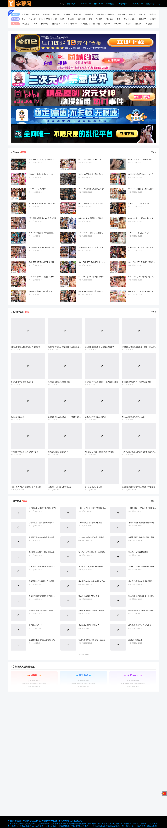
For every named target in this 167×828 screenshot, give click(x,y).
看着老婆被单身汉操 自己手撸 (22, 382)
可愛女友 (109, 19)
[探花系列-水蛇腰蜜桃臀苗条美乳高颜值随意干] (18, 571)
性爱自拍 (77, 14)
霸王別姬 (81, 19)
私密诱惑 (131, 14)
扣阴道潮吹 (56, 24)
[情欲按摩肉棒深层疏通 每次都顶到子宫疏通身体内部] (118, 615)
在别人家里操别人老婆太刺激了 (134, 417)
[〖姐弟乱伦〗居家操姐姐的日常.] (68, 527)
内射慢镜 (149, 24)
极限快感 (44, 24)
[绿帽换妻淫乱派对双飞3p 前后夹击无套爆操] (139, 471)
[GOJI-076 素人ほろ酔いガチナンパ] (18, 208)
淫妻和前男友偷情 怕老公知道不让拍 (25, 452)
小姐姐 (132, 19)
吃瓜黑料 (136, 4)
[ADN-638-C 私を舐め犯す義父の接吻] (18, 252)
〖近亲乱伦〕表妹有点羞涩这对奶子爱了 (44, 523)
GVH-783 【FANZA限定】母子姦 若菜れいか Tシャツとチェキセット (55, 262)
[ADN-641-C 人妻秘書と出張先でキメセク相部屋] (68, 223)
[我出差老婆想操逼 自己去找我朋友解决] (102, 331)
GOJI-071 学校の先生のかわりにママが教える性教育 (49, 174)
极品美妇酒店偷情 (17, 417)
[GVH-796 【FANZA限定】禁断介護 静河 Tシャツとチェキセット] (68, 281)
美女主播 (150, 4)
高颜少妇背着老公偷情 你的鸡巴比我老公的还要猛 (67, 347)
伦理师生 (138, 24)
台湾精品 (85, 4)
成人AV (15, 24)
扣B (65, 24)
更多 (153, 152)
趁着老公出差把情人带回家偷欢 (60, 487)
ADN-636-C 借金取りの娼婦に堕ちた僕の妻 (45, 233)
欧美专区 (123, 4)
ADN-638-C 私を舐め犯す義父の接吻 (43, 247)
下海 (118, 19)
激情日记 (142, 14)
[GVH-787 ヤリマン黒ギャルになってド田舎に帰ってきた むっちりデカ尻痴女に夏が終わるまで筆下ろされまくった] (118, 296)
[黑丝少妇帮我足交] (118, 645)
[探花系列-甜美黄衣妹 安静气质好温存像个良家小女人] (68, 571)
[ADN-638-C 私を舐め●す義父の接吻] (18, 223)
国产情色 (84, 24)
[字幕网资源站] (19, 3)
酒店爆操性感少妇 (35, 625)
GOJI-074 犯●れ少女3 (37, 189)
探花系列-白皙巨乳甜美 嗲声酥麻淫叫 (43, 596)
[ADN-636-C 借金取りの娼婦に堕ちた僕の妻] (18, 237)
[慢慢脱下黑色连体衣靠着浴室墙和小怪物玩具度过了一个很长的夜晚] (18, 542)
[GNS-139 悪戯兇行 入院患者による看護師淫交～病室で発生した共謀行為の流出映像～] (68, 179)
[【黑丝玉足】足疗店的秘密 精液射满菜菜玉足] (118, 527)
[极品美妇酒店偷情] (28, 401)
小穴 (55, 19)
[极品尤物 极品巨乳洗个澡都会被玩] (18, 645)
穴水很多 (99, 19)
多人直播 (121, 14)
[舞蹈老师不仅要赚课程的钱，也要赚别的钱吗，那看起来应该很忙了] (118, 542)
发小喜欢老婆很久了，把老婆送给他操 (136, 382)
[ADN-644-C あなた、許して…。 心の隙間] (118, 237)
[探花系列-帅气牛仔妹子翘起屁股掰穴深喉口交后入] (118, 571)
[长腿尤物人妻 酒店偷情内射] (102, 401)
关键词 (15, 14)
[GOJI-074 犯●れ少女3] (18, 194)
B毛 (125, 19)
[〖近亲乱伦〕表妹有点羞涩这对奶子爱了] (18, 527)
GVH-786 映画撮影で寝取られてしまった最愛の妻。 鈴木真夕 (102, 291)
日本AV (97, 4)
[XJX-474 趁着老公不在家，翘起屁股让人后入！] (68, 542)
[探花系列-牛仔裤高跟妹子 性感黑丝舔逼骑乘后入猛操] (18, 586)
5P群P (35, 24)
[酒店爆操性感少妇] (18, 630)
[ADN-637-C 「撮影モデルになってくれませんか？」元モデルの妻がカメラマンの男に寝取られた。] (68, 237)
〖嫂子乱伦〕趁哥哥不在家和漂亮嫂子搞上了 (95, 508)
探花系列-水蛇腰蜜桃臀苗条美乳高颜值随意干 (46, 567)
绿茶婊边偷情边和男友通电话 (59, 382)
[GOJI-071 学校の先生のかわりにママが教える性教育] (18, 179)
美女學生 (71, 19)
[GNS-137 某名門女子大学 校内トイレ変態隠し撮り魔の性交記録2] (118, 164)
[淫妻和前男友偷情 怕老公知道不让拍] (28, 436)
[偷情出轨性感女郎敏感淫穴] (65, 436)
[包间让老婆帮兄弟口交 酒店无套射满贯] (28, 331)
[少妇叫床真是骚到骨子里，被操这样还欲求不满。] (68, 615)
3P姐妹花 (25, 24)
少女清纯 (107, 24)
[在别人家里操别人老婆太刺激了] (139, 401)
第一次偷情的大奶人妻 (93, 487)
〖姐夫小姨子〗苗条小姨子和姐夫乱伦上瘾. (144, 508)
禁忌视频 (67, 14)
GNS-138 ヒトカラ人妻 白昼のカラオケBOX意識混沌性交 (51, 159)
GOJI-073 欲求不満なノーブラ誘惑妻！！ (144, 174)
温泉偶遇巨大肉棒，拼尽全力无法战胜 (43, 552)
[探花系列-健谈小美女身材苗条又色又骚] (68, 586)
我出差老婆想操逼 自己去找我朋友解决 (99, 347)
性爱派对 (128, 24)
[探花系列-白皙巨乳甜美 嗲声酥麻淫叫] (18, 601)
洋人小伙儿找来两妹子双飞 (88, 596)
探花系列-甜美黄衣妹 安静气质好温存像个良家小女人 (98, 567)
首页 (62, 4)
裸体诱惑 (100, 14)
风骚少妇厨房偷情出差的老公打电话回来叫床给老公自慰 (143, 452)
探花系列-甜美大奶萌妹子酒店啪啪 (91, 552)
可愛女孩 (32, 19)
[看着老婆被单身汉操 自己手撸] (28, 366)
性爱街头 (25, 14)
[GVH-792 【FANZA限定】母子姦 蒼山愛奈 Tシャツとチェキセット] (118, 281)
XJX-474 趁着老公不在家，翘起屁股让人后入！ (96, 537)
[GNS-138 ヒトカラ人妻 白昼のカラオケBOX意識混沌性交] (18, 164)
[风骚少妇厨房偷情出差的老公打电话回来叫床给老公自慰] (139, 436)
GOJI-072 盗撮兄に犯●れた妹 (89, 159)
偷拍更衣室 (89, 14)
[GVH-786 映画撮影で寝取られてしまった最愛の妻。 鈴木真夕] (68, 296)
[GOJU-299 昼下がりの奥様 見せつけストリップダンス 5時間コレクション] (68, 208)
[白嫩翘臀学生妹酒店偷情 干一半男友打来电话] (65, 401)
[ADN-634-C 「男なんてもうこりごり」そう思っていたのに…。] (118, 208)
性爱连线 (153, 14)
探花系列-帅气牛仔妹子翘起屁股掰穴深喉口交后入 (147, 567)
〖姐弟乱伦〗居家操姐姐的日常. (90, 523)
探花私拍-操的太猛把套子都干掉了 (141, 596)
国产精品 (110, 4)
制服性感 (46, 14)
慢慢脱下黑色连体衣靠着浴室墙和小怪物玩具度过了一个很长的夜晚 (54, 537)
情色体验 (56, 14)
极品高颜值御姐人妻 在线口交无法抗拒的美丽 (95, 640)
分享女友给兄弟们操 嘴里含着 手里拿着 (26, 487)
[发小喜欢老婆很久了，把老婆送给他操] (139, 366)
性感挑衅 (110, 14)
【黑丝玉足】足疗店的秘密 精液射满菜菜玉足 (145, 523)
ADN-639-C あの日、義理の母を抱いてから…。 (96, 247)
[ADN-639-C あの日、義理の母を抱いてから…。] (68, 252)
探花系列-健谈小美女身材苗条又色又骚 (93, 581)
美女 (23, 19)
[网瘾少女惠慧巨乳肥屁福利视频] (18, 615)
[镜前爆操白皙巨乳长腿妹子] (68, 630)
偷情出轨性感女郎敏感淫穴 (58, 452)
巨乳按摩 (117, 24)
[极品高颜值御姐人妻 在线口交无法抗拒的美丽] (68, 645)
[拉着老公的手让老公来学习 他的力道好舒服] (102, 366)
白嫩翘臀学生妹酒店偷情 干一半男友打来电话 (65, 417)
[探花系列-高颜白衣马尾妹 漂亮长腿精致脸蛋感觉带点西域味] (118, 586)
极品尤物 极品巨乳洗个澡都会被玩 (42, 640)
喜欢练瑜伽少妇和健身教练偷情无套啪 (99, 452)
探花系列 (15, 19)
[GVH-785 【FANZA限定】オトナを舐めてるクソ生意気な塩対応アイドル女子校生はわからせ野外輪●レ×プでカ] (68, 267)
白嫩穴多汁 (154, 19)
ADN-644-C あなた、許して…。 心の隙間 (144, 233)
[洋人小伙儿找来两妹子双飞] (68, 601)
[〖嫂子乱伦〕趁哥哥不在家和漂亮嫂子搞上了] (68, 513)
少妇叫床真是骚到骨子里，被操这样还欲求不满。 (97, 610)
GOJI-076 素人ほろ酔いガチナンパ (42, 203)
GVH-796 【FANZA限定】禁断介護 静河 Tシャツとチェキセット (103, 277)
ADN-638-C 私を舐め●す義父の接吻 (42, 218)
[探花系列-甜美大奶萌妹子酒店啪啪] (68, 557)
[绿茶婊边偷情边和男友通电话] (65, 366)
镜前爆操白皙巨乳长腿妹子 (88, 625)
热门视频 (71, 4)
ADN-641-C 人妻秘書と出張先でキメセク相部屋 (96, 218)
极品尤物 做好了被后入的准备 (139, 625)
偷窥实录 (35, 14)
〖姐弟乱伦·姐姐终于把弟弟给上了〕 (43, 508)
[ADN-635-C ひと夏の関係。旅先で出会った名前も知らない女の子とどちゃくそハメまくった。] (118, 223)
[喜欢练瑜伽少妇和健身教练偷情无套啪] (102, 436)
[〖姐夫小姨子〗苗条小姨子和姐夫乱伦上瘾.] (118, 513)
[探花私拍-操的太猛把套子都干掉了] (118, 601)
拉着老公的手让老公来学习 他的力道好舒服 (101, 382)
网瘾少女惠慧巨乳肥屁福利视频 (41, 610)
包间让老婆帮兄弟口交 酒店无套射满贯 (25, 347)
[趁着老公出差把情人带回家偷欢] (65, 471)
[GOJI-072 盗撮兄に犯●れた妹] (68, 164)
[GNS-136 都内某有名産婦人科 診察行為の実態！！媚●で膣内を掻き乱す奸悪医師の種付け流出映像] (68, 194)
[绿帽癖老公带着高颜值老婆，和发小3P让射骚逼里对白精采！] (139, 331)
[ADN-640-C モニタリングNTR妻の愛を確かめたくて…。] (118, 252)
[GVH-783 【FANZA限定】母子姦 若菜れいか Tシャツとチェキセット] (18, 267)
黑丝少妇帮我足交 (135, 640)
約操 (41, 19)
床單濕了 (142, 19)
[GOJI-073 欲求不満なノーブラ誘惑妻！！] (118, 179)
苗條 (48, 19)
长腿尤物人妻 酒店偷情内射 (95, 417)
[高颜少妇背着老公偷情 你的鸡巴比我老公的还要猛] (65, 331)
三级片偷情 (95, 24)
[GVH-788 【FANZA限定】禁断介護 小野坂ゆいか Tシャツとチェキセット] (118, 267)
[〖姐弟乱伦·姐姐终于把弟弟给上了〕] (18, 513)
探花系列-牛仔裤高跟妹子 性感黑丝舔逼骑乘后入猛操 (49, 581)
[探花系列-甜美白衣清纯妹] (118, 557)
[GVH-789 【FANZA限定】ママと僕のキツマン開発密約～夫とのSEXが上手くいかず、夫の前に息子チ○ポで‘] (18, 296)
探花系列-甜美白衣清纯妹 (138, 552)
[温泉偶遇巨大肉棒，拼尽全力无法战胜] (18, 557)
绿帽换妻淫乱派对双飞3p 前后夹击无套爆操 (138, 487)
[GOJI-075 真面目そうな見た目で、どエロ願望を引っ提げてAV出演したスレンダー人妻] (118, 194)
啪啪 (62, 19)
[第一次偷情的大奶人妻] (102, 471)
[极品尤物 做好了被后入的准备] (118, 630)
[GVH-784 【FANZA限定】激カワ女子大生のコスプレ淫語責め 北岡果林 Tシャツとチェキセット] (18, 281)
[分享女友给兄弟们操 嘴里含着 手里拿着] (28, 471)
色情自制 (73, 24)
